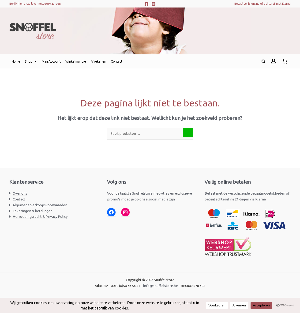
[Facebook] (146, 4)
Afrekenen (98, 61)
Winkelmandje (75, 61)
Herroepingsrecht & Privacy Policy (40, 217)
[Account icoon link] (273, 61)
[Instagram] (153, 4)
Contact (116, 61)
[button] (264, 61)
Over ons (20, 193)
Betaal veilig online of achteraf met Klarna (262, 3)
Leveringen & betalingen (32, 211)
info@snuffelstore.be (160, 286)
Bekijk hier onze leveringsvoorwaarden (35, 3)
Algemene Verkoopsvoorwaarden (40, 205)
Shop (28, 61)
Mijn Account (51, 61)
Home (16, 61)
